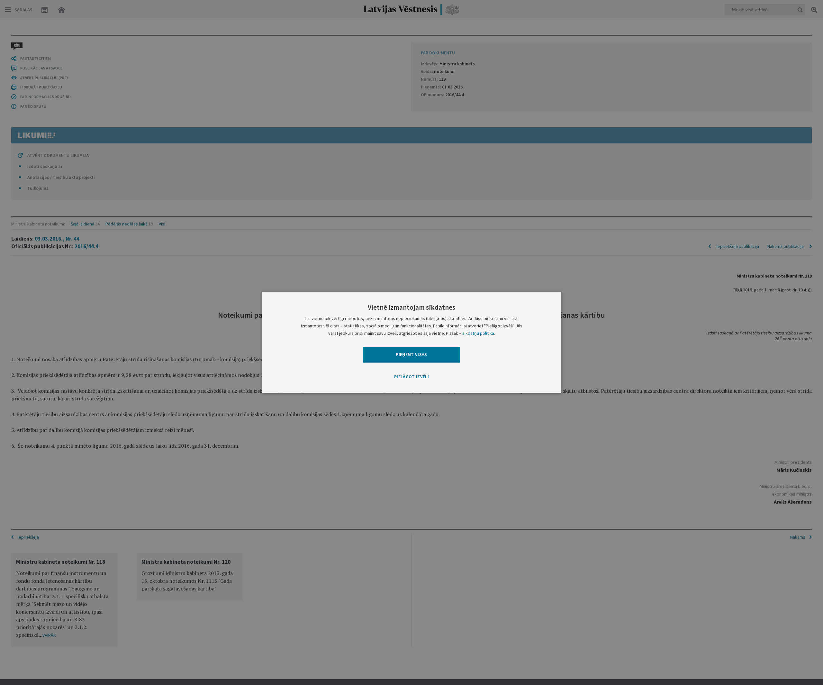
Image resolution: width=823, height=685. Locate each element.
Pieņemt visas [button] (411, 354)
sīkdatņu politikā (478, 333)
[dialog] (411, 342)
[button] (411, 377)
